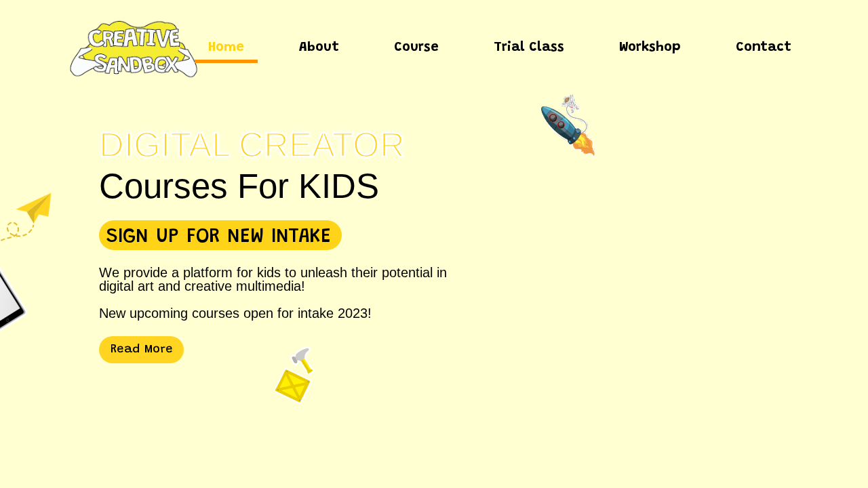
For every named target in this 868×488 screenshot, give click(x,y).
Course (416, 47)
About (319, 47)
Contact (763, 47)
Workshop (650, 47)
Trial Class (529, 47)
